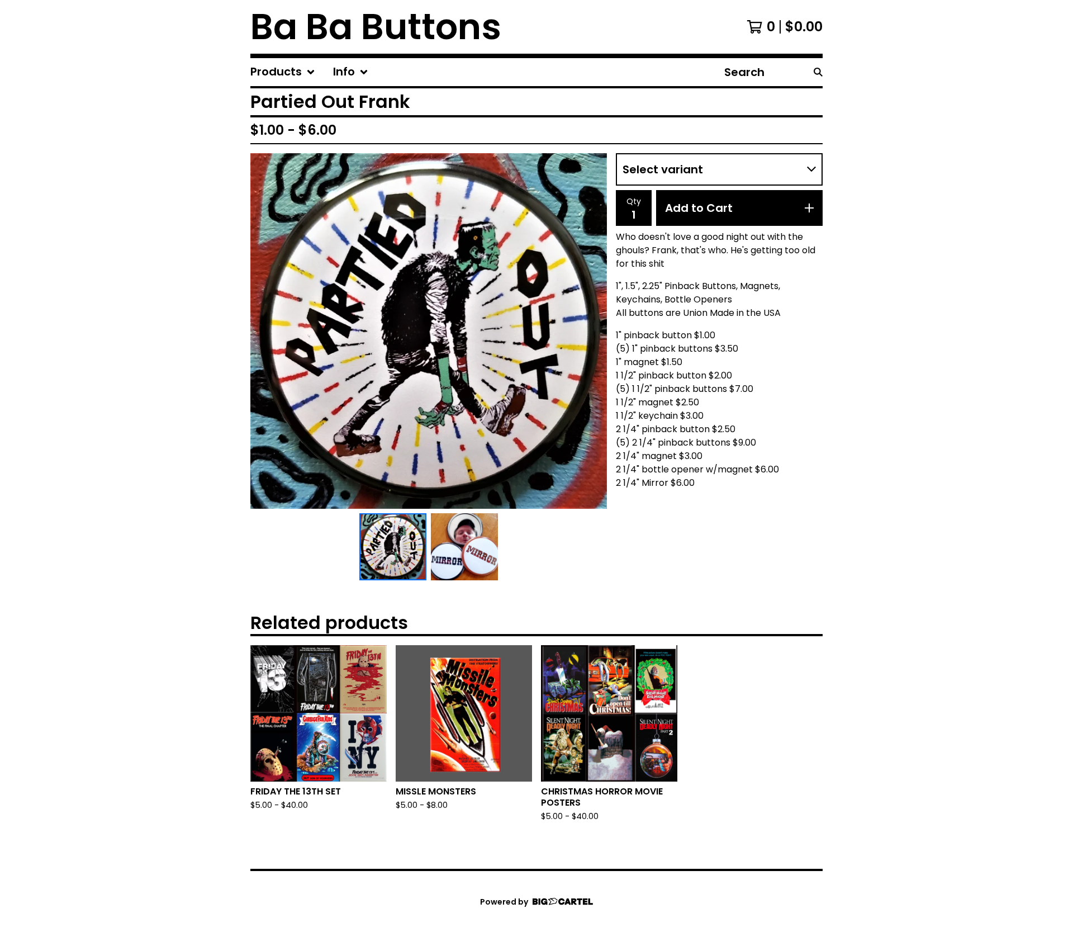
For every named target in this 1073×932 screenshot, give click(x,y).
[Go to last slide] (266, 331)
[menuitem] (282, 72)
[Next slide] (591, 331)
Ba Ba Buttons (375, 27)
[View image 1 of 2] (392, 546)
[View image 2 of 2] (464, 546)
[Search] (818, 72)
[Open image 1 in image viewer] (428, 331)
